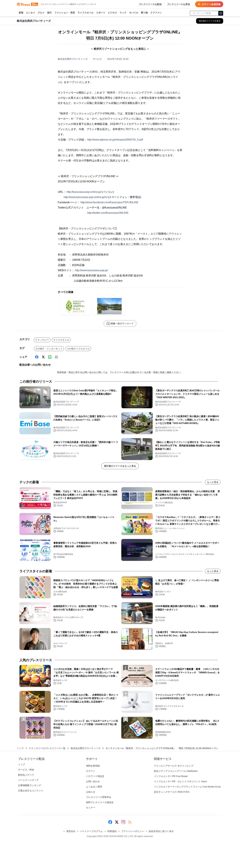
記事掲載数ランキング (29, 785)
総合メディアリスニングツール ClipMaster (176, 771)
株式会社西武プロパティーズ (73, 59)
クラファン (156, 12)
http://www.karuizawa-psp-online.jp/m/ (85, 197)
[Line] (49, 357)
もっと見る (212, 482)
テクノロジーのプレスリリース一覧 (47, 748)
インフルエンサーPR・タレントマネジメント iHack (180, 781)
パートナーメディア (28, 780)
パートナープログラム (91, 831)
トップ (20, 748)
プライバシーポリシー (132, 831)
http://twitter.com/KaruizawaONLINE (107, 212)
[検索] (220, 13)
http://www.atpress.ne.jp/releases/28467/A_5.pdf (115, 139)
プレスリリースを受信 (178, 4)
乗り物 (144, 12)
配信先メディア (26, 775)
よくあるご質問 (94, 786)
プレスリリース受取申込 (98, 797)
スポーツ (100, 12)
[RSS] (130, 822)
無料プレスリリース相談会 (99, 802)
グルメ (41, 12)
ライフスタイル (86, 12)
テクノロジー (42, 340)
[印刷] (56, 357)
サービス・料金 (26, 769)
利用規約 (112, 831)
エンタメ (30, 12)
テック (123, 12)
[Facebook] (36, 357)
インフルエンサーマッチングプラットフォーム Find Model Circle (187, 786)
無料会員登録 (93, 765)
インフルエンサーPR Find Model (171, 776)
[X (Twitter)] (43, 357)
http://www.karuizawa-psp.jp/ (91, 270)
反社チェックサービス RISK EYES (171, 792)
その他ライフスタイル (78, 348)
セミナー (90, 807)
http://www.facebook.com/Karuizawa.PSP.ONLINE (109, 202)
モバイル (133, 12)
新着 (21, 12)
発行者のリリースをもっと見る (120, 466)
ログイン (90, 771)
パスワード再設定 (95, 776)
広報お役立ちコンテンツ (30, 790)
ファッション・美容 (64, 12)
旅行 (49, 12)
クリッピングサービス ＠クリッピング (173, 765)
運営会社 (70, 831)
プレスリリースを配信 (150, 4)
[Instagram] (123, 822)
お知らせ (90, 792)
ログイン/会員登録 (211, 4)
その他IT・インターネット (49, 348)
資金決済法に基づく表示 (161, 831)
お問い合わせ (93, 781)
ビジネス (112, 12)
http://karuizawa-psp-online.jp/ (83, 191)
